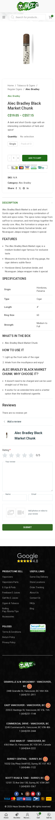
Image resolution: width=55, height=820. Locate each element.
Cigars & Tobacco (10, 603)
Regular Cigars (15, 89)
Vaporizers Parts (10, 582)
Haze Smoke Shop (22, 806)
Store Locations (37, 582)
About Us (34, 592)
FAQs (32, 603)
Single (12, 143)
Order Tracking (37, 587)
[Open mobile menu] (4, 17)
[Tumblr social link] (38, 794)
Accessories (8, 616)
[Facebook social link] (16, 188)
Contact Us (35, 598)
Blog (32, 608)
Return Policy (8, 637)
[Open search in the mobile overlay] (27, 17)
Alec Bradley (32, 89)
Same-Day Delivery (39, 577)
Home (11, 85)
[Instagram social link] (27, 794)
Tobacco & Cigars (26, 85)
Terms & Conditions (11, 632)
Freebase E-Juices (11, 592)
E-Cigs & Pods (9, 587)
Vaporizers (7, 577)
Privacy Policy (8, 642)
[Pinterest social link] (24, 188)
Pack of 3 (26, 143)
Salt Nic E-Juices (10, 598)
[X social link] (20, 188)
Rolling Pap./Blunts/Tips (10, 610)
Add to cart (34, 158)
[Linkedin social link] (27, 188)
